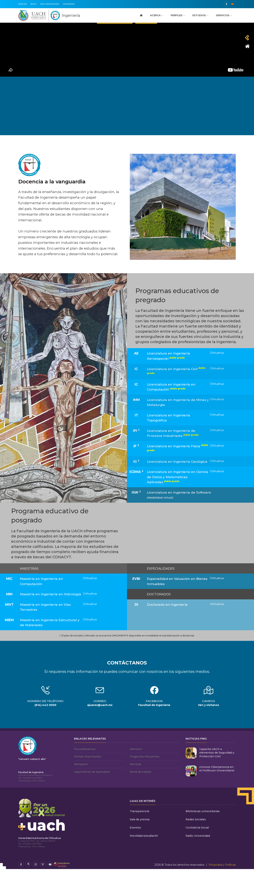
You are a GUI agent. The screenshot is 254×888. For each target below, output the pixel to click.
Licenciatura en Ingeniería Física (177, 448)
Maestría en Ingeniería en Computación (41, 581)
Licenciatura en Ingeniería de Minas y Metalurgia (178, 402)
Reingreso (81, 764)
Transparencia (139, 811)
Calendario (69, 4)
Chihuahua (217, 352)
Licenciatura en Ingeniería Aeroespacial (168, 355)
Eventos (135, 827)
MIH (9, 594)
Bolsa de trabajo (140, 771)
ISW (136, 492)
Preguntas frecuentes (144, 756)
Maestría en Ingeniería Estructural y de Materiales (50, 622)
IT (136, 415)
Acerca (155, 15)
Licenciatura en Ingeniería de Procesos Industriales (173, 433)
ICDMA (136, 472)
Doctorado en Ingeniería (167, 604)
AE (136, 353)
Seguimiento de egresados (92, 771)
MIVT (9, 604)
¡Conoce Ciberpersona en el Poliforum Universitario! (216, 768)
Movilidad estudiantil (144, 835)
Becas (33, 4)
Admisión (136, 749)
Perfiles (176, 15)
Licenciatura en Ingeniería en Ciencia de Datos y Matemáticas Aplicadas (177, 477)
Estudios (199, 15)
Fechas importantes (87, 756)
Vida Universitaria (49, 4)
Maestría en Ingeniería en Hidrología (50, 594)
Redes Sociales (196, 819)
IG (136, 461)
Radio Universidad (198, 835)
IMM (136, 400)
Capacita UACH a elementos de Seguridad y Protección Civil (216, 752)
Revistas (135, 764)
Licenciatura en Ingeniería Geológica (177, 461)
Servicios (222, 15)
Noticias (22, 4)
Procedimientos (85, 749)
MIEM (9, 620)
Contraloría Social (197, 827)
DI (136, 604)
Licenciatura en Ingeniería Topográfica (168, 417)
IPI (136, 430)
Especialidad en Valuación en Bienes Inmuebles (177, 581)
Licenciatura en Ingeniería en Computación (171, 386)
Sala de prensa (139, 819)
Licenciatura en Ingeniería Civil (176, 371)
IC (136, 369)
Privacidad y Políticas (222, 864)
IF (136, 446)
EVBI (136, 579)
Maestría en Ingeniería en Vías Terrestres (45, 607)
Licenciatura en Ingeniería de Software (179, 495)
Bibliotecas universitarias (203, 811)
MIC (9, 579)
